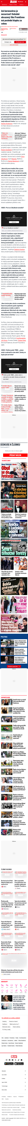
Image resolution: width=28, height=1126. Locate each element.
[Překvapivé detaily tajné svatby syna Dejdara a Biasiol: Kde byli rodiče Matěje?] (6, 719)
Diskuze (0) (4, 34)
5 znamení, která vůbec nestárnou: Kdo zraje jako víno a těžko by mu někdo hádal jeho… (19, 998)
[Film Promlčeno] (13, 28)
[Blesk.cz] (13, 1)
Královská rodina (6, 1026)
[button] (9, 1063)
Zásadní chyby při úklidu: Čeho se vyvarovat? (17, 736)
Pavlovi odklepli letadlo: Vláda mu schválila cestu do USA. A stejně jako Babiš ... (20, 643)
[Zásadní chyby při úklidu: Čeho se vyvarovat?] (6, 737)
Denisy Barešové (13, 161)
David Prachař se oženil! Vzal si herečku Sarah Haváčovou (19, 701)
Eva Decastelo (21, 338)
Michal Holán (4, 1043)
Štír (7, 992)
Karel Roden (11, 1043)
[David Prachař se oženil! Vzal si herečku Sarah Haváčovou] (6, 702)
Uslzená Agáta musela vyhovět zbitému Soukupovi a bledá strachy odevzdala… (18, 780)
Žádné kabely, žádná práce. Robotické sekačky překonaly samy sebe (18, 763)
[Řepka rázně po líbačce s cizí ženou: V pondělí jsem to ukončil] (6, 772)
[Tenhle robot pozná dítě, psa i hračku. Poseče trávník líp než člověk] (6, 728)
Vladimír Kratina (19, 249)
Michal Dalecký (19, 1045)
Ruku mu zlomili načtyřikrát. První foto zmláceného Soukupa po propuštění (19, 823)
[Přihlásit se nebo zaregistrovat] (25, 1)
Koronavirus (10, 1040)
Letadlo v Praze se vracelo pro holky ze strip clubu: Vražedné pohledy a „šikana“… (18, 814)
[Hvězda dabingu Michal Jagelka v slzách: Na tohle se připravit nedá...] (6, 806)
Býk (7, 987)
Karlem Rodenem (6, 123)
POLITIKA (4, 637)
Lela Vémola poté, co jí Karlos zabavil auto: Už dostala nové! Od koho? (19, 788)
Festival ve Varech (13, 1021)
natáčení (7, 1037)
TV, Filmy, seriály (6, 1029)
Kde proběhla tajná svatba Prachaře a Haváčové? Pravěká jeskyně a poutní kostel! (19, 745)
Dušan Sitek (22, 340)
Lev (21, 987)
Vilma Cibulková (22, 1040)
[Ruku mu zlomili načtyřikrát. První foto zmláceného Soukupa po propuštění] (6, 823)
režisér (15, 1040)
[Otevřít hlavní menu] (1, 1)
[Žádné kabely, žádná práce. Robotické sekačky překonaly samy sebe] (6, 763)
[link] (6, 1060)
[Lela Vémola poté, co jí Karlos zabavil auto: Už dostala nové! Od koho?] (6, 789)
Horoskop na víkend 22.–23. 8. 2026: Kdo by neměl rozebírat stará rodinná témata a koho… (19, 1006)
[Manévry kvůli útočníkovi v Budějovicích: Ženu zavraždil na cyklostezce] (6, 832)
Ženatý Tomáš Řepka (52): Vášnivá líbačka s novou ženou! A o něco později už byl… (19, 710)
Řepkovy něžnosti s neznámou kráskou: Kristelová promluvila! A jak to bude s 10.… (19, 797)
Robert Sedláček (6, 150)
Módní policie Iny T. (14, 1024)
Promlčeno (12, 1037)
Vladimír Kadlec (11, 1045)
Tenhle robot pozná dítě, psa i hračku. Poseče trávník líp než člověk (19, 727)
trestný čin (4, 1040)
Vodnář (21, 992)
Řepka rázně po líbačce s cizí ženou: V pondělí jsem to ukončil (19, 771)
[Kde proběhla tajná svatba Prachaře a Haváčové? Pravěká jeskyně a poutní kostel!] (6, 745)
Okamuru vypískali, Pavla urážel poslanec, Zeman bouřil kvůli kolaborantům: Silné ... (20, 651)
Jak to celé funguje (14, 44)
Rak (16, 987)
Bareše (14, 159)
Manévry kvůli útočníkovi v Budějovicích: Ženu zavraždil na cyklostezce (19, 832)
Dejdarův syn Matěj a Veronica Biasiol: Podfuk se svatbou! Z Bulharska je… (19, 754)
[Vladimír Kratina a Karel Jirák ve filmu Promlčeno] (4, 29)
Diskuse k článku (10, 444)
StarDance (4, 1024)
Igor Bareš (4, 1045)
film (2, 1037)
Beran (2, 987)
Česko (17, 1037)
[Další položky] (26, 4)
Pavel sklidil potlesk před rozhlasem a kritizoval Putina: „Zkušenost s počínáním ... (20, 660)
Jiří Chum (4, 340)
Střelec (11, 992)
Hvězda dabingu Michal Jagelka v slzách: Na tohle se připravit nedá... (19, 805)
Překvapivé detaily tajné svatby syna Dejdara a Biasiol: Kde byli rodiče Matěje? (19, 719)
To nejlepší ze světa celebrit (11, 1018)
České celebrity (16, 1026)
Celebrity (4, 1021)
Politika (3, 646)
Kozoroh (16, 992)
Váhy (2, 992)
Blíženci (11, 987)
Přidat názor (15, 455)
